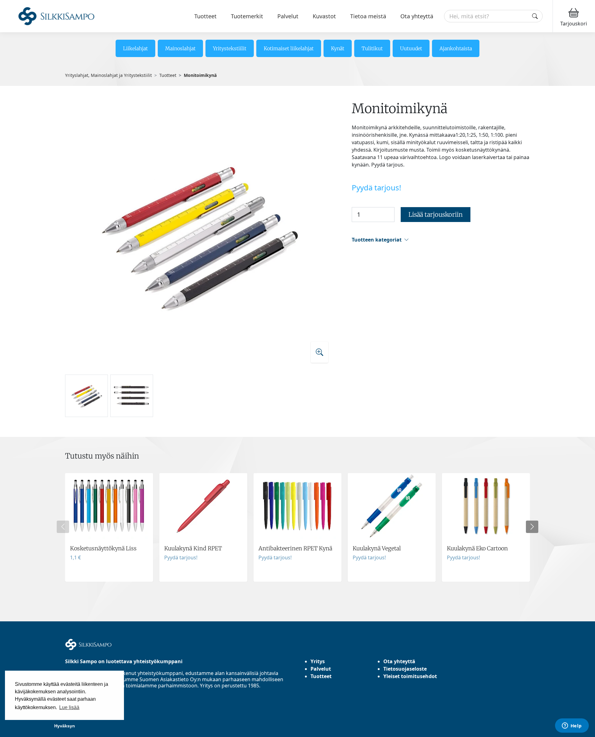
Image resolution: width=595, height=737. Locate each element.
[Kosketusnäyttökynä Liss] (109, 527)
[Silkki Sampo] (49, 16)
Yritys (318, 661)
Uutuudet (411, 48)
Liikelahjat (135, 48)
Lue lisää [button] (69, 707)
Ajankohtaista (455, 48)
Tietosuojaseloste (405, 668)
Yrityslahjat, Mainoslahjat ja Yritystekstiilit (108, 75)
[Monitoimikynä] (199, 234)
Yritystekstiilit (229, 48)
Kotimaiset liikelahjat (289, 48)
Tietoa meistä (368, 16)
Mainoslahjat (180, 48)
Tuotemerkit (247, 16)
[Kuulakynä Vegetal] (392, 527)
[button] (441, 240)
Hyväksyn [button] (64, 725)
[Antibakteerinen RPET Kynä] (297, 527)
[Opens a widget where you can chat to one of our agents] (572, 726)
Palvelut (287, 16)
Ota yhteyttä (416, 16)
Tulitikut (372, 48)
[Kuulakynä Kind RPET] (203, 527)
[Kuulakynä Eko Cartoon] (486, 527)
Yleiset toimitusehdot (410, 676)
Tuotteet (205, 16)
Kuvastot (324, 16)
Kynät (337, 48)
